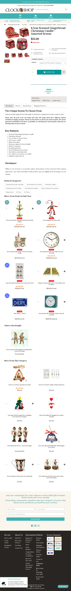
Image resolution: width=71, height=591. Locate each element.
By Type (18, 192)
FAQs (27, 545)
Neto (43, 588)
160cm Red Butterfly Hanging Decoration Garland (51, 415)
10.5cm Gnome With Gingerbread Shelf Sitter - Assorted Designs (19, 350)
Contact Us (19, 548)
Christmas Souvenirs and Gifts (14, 184)
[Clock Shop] (20, 9)
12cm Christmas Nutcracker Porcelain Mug (19, 476)
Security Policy (39, 555)
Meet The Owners (18, 542)
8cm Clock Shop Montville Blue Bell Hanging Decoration (51, 446)
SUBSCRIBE (35, 519)
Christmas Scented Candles (14, 188)
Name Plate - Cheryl (20, 313)
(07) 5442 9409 (48, 5)
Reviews (18, 106)
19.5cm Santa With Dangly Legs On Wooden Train (19, 252)
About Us (18, 538)
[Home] (4, 24)
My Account (8, 538)
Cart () (35, 17)
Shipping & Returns (40, 106)
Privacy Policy (38, 551)
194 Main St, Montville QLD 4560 (39, 571)
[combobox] (51, 9)
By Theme (27, 192)
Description (9, 106)
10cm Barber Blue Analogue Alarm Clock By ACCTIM (51, 314)
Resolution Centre (7, 546)
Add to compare (12, 218)
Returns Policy (38, 539)
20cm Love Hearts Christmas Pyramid (19, 385)
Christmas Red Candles (31, 188)
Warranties (40, 543)
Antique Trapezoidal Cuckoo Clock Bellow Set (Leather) (51, 283)
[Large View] (7, 55)
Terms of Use (39, 560)
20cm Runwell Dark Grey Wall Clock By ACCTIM (51, 252)
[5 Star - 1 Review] (51, 224)
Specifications (27, 106)
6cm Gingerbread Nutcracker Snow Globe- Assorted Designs (51, 476)
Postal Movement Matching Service (29, 566)
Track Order (6, 542)
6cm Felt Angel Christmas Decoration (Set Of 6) (19, 283)
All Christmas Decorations (34, 184)
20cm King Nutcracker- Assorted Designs (19, 445)
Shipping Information (40, 546)
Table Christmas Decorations (49, 188)
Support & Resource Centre (29, 540)
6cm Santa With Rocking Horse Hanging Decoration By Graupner (19, 415)
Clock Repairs (28, 548)
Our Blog (18, 545)
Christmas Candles (50, 184)
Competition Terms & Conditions (30, 554)
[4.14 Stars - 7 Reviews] (19, 224)
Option (34, 62)
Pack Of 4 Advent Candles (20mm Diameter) (51, 385)
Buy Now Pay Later (29, 559)
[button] (9, 535)
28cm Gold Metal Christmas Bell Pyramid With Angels (19, 220)
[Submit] (65, 9)
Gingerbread (9, 192)
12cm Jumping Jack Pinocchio (51, 220)
